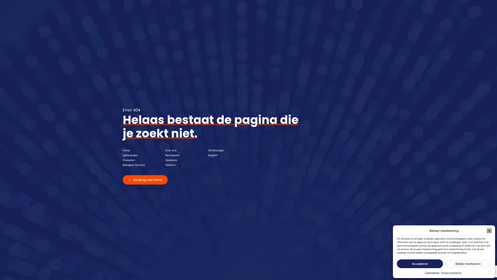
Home (126, 150)
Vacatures (171, 160)
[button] (489, 231)
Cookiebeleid (432, 272)
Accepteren (420, 264)
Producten (129, 160)
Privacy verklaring (451, 272)
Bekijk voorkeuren (468, 264)
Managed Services (134, 164)
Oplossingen (130, 155)
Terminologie (216, 150)
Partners (170, 164)
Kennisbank (172, 155)
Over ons (170, 150)
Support (213, 155)
